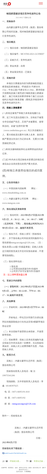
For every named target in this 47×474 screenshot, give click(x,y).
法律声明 (4, 467)
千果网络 (27, 471)
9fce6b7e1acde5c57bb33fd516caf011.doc (15, 453)
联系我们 (11, 467)
